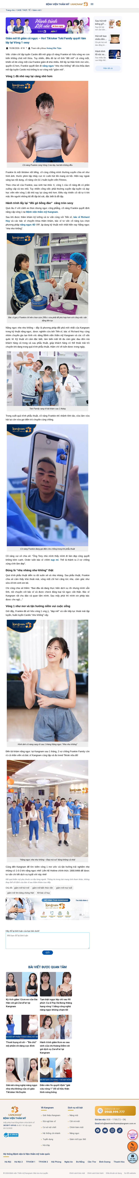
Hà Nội (8, 1162)
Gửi (48, 952)
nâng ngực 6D (27, 224)
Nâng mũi (74, 1115)
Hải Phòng (56, 1162)
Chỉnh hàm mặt (76, 1127)
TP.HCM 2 (43, 1162)
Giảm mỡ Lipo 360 (78, 1139)
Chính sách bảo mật (77, 1173)
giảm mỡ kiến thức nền (42, 888)
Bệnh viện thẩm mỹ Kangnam (42, 212)
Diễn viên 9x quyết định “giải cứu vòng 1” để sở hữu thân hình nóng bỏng (55, 1088)
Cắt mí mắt (75, 1121)
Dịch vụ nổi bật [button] (75, 1107)
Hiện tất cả (108, 68)
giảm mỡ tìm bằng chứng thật (20, 893)
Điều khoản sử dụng (114, 1173)
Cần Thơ (92, 1162)
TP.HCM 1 (30, 1162)
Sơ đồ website (130, 1173)
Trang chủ (10, 10)
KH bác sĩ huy (43, 893)
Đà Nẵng (80, 1162)
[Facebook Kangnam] (98, 1130)
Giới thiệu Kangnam (51, 1115)
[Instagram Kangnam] (112, 1130)
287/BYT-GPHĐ (9, 1125)
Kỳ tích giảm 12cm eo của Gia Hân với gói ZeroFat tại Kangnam (21, 1003)
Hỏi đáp (46, 1145)
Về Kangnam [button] (47, 1107)
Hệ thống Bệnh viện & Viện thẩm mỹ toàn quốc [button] (26, 1154)
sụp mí (54, 560)
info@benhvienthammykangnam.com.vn (118, 1123)
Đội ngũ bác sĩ (49, 1121)
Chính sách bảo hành (95, 1173)
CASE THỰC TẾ (24, 10)
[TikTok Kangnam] (120, 1130)
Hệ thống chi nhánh (51, 1133)
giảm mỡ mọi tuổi (64, 888)
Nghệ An (68, 1162)
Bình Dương (104, 1162)
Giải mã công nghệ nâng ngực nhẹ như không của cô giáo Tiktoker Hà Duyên (21, 1088)
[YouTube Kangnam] (105, 1130)
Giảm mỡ (36, 10)
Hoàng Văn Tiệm (54, 48)
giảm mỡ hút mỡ (21, 888)
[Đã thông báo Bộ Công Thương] (10, 1137)
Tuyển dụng (48, 1139)
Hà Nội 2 (18, 1162)
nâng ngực (48, 66)
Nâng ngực (74, 1133)
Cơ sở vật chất (49, 1127)
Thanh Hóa (119, 1162)
